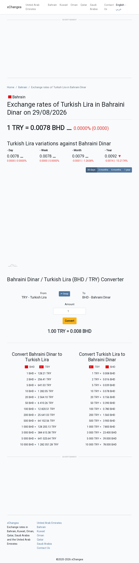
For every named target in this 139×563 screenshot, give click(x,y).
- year (108, 150)
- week (44, 150)
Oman (74, 5)
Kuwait (64, 5)
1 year (127, 169)
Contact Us (109, 7)
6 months (116, 169)
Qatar (84, 5)
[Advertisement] (69, 49)
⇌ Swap (64, 293)
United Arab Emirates (32, 7)
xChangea (14, 7)
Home (10, 87)
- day (10, 150)
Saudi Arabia (94, 7)
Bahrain (52, 5)
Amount (69, 304)
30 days (91, 169)
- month (76, 150)
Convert (69, 320)
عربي (118, 9)
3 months (103, 169)
